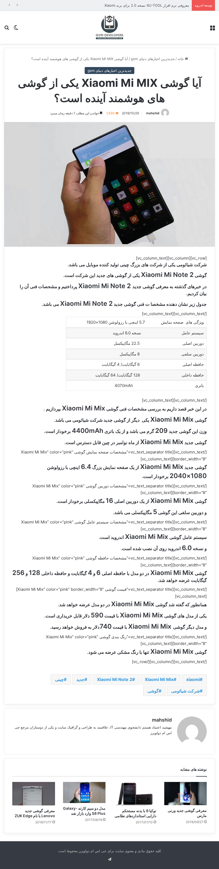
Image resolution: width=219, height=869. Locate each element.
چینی (59, 679)
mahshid (152, 113)
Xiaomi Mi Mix (159, 679)
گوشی (153, 691)
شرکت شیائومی (185, 691)
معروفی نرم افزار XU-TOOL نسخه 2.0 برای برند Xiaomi (146, 5)
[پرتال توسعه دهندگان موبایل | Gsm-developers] (109, 27)
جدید (80, 679)
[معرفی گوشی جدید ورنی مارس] (185, 793)
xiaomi (193, 679)
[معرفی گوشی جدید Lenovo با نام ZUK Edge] (33, 793)
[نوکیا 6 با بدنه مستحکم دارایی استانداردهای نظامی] (135, 793)
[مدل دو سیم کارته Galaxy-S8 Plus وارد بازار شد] (84, 792)
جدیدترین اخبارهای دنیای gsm (153, 59)
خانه (181, 59)
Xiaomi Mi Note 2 (114, 679)
